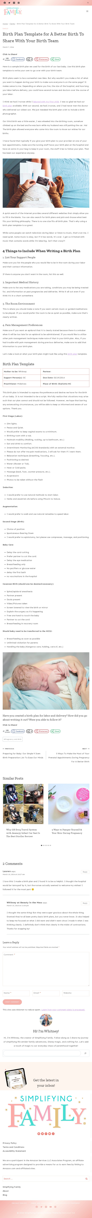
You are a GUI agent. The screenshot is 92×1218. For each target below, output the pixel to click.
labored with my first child (46, 102)
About (6, 1191)
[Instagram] (14, 3)
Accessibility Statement (14, 1151)
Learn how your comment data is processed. (63, 1010)
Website (67, 993)
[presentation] (23, 804)
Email (37, 993)
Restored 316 (68, 1213)
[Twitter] (9, 3)
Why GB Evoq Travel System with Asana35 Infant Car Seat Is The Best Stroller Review (23, 833)
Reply (85, 872)
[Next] (86, 813)
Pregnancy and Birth (13, 739)
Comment (9, 954)
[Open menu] (87, 11)
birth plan (7, 106)
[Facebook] (5, 3)
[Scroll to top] (82, 1209)
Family (12, 24)
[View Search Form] (88, 2)
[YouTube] (51, 1207)
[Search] (85, 1053)
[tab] (41, 845)
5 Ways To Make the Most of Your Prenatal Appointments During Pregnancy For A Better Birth (68, 755)
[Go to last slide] (6, 813)
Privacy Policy (9, 1143)
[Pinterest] (19, 3)
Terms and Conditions (13, 1147)
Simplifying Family (12, 1187)
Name (7, 993)
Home (5, 24)
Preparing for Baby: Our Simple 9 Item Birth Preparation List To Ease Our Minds (23, 753)
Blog (5, 1195)
